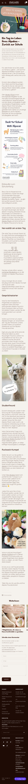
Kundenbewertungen (21, 696)
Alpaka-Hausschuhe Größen (7, 697)
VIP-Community (15, 345)
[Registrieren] (24, 732)
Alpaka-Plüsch (10, 95)
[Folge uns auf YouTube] (3, 745)
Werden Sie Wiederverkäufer (20, 711)
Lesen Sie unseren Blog (20, 707)
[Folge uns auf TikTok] (7, 745)
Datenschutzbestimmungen (9, 651)
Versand (4, 709)
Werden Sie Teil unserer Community (20, 693)
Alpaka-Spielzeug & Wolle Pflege (6, 693)
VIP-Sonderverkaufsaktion (21, 701)
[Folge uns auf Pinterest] (10, 742)
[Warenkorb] (25, 3)
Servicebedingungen (21, 752)
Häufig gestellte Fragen (6, 705)
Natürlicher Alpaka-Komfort (11, 439)
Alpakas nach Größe (7, 701)
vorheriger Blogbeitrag (9, 272)
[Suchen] (5, 3)
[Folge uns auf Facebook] (3, 742)
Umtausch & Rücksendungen (6, 712)
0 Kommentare (7, 595)
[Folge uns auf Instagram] (7, 742)
